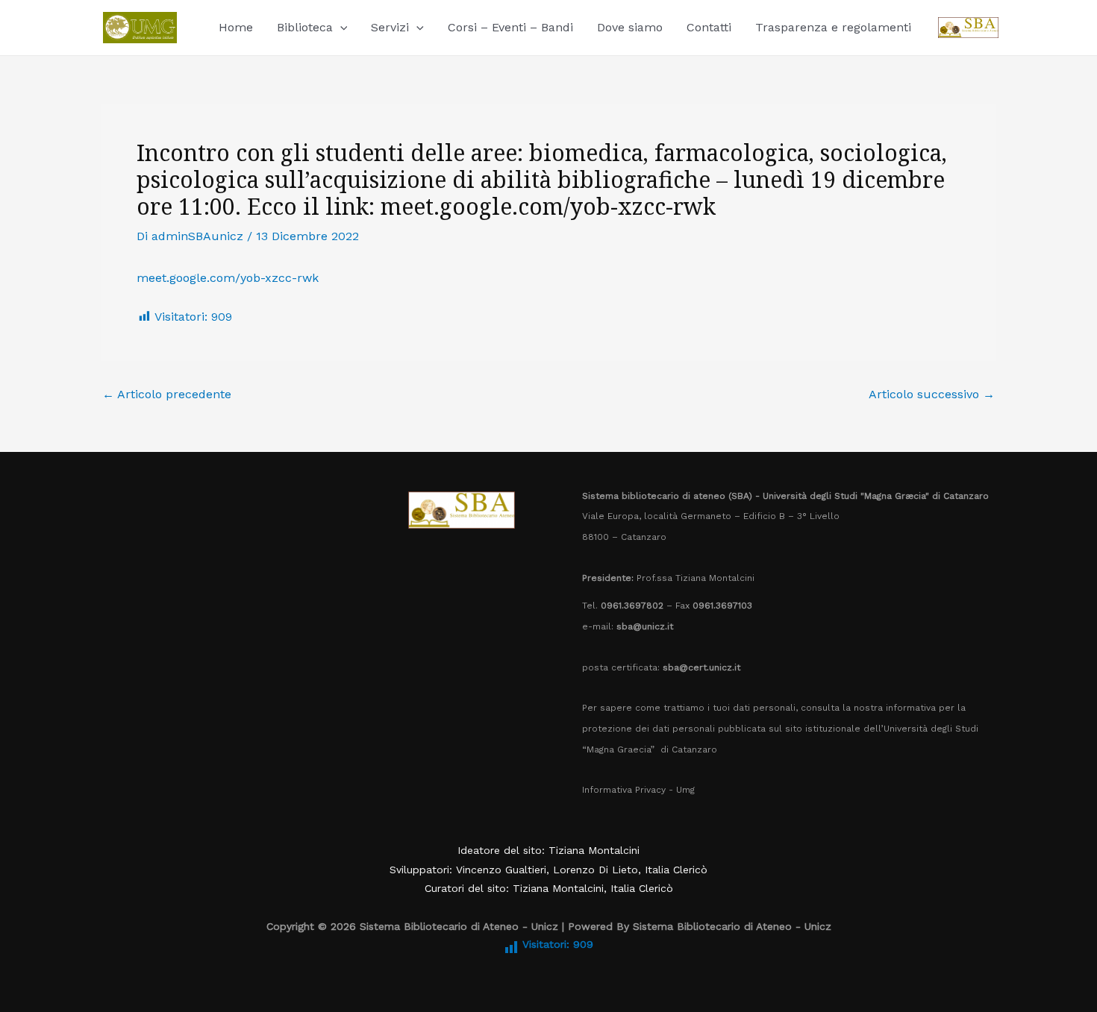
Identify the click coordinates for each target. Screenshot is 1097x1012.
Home (236, 27)
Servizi (390, 27)
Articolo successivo (932, 394)
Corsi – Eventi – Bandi (510, 27)
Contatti (709, 27)
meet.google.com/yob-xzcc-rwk (228, 278)
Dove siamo (630, 27)
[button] (340, 27)
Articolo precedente (166, 394)
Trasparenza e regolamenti (833, 27)
